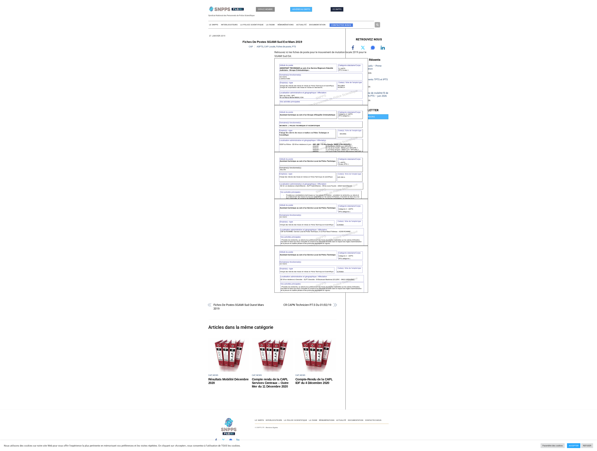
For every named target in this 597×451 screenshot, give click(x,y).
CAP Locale (269, 46)
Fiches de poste (283, 46)
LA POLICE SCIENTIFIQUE (252, 25)
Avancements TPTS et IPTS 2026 (373, 81)
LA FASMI (270, 25)
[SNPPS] (226, 9)
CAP (251, 46)
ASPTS (260, 46)
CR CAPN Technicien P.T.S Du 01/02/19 (307, 304)
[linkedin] (383, 47)
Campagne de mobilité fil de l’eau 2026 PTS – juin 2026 (373, 94)
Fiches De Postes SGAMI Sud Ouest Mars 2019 (238, 306)
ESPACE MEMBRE (265, 9)
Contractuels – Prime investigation (370, 67)
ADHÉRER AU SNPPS (301, 9)
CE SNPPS (337, 9)
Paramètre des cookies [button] (552, 445)
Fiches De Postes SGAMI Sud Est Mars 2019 (272, 41)
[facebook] (353, 47)
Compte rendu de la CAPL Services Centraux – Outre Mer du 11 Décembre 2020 (270, 383)
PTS (294, 46)
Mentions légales (272, 427)
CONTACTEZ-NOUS (341, 25)
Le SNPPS (213, 25)
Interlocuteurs (229, 25)
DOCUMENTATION (317, 25)
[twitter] (363, 47)
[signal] (373, 47)
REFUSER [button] (587, 445)
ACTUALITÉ (301, 25)
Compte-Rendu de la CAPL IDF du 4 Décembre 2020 (314, 381)
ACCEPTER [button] (573, 445)
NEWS (215, 375)
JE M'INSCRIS (369, 117)
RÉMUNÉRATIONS (286, 25)
